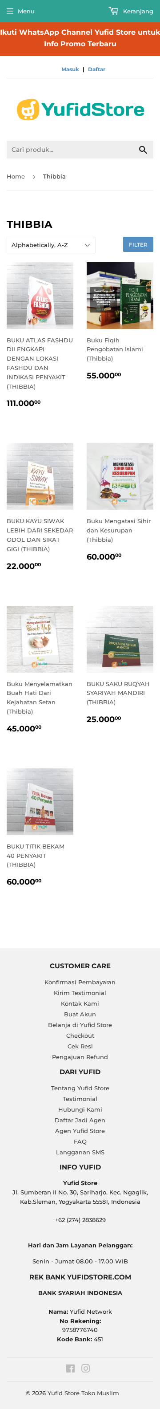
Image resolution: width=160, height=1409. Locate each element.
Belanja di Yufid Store (80, 1024)
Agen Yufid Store (80, 1130)
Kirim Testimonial (80, 992)
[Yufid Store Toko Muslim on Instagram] (85, 1369)
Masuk (70, 69)
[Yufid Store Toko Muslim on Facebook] (70, 1369)
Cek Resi (80, 1046)
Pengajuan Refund (80, 1056)
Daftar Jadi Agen (80, 1120)
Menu (26, 11)
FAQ (80, 1141)
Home (16, 176)
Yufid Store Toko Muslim (83, 1393)
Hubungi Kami (80, 1109)
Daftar (96, 69)
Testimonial (80, 1098)
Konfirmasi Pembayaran (80, 982)
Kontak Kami (80, 1003)
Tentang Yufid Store (80, 1088)
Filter (138, 244)
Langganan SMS (80, 1152)
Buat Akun (80, 1014)
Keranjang (137, 11)
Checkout (80, 1035)
